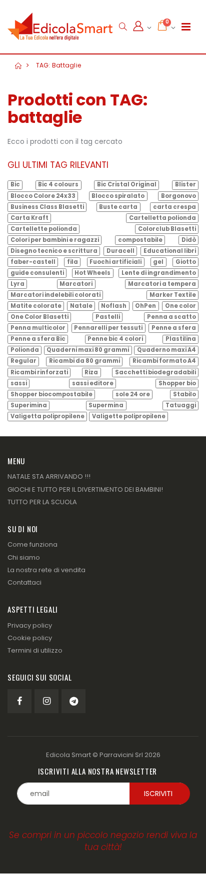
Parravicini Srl (121, 755)
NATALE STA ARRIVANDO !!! (49, 476)
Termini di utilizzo (35, 650)
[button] (122, 26)
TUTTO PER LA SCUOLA (42, 502)
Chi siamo (24, 557)
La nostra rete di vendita (47, 570)
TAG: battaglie (59, 65)
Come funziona (33, 544)
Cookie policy (30, 638)
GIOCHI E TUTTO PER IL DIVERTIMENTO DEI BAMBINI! (85, 489)
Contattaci (25, 582)
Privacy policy (30, 625)
